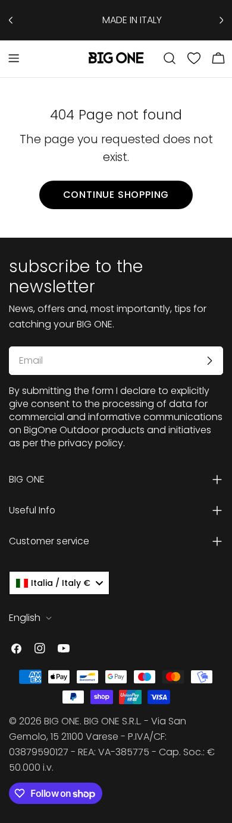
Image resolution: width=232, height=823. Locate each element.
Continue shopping (116, 194)
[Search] (169, 58)
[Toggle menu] (14, 58)
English (24, 618)
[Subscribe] (209, 360)
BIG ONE (62, 721)
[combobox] (59, 583)
